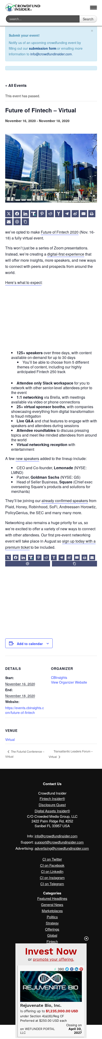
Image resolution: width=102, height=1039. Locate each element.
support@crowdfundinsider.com (59, 842)
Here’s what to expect (23, 282)
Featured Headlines (52, 898)
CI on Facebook (52, 865)
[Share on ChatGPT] (17, 221)
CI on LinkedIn (52, 871)
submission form (42, 48)
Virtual (10, 739)
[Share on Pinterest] (42, 213)
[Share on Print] (91, 213)
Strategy (52, 922)
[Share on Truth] (33, 213)
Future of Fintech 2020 (60, 232)
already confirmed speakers (65, 500)
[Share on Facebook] (17, 213)
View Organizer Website (69, 682)
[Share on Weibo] (75, 213)
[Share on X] (8, 213)
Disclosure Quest (52, 804)
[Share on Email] (83, 213)
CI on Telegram (52, 883)
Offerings (52, 929)
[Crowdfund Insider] (23, 7)
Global (52, 935)
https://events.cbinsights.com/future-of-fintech (24, 710)
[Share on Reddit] (50, 213)
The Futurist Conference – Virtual (24, 754)
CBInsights (59, 677)
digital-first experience (65, 254)
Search (88, 19)
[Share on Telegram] (66, 213)
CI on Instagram (52, 877)
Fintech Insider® (52, 798)
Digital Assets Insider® (52, 810)
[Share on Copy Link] (25, 221)
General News (52, 904)
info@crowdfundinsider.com (51, 54)
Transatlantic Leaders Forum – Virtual (71, 754)
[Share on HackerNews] (58, 213)
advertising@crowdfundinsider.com (62, 848)
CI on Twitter (52, 859)
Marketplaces (52, 910)
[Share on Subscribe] (8, 221)
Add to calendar (30, 643)
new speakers (27, 458)
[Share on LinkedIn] (25, 213)
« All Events (16, 85)
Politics (52, 916)
